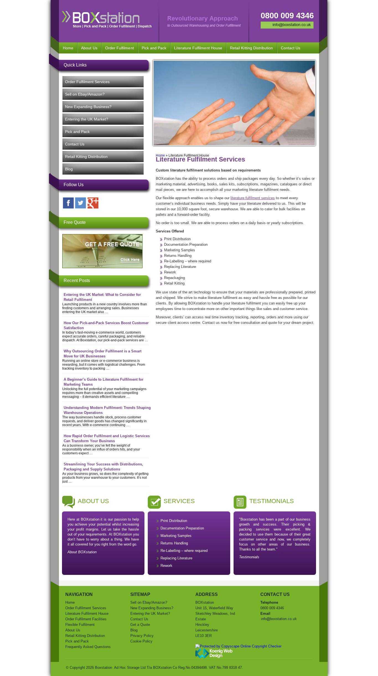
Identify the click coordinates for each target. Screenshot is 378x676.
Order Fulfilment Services (87, 82)
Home (68, 48)
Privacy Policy (142, 636)
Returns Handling (174, 543)
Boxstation (103, 667)
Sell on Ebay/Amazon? (85, 94)
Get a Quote (140, 625)
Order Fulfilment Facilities (86, 619)
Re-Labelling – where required (184, 551)
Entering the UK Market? (86, 119)
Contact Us (291, 48)
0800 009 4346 (287, 15)
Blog (69, 169)
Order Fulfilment (119, 48)
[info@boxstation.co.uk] (287, 27)
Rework (166, 566)
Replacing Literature (176, 558)
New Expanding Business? (88, 106)
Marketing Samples (175, 536)
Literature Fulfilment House (198, 48)
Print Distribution (173, 521)
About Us (89, 48)
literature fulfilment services (253, 198)
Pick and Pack (154, 48)
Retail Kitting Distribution (251, 48)
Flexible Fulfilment (80, 625)
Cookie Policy (141, 641)
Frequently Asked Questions (88, 647)
